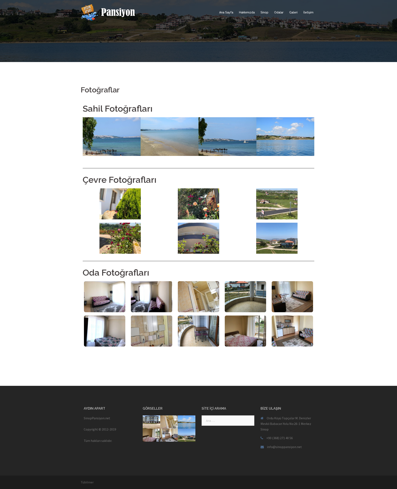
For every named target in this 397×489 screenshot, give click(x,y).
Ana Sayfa (226, 12)
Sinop (264, 12)
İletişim (308, 12)
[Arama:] (228, 420)
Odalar (278, 12)
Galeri (293, 12)
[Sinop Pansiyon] (118, 12)
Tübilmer (87, 482)
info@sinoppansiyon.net (284, 447)
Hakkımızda (247, 12)
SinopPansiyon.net (97, 418)
